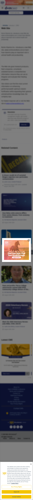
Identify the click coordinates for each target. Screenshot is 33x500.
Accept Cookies (16, 497)
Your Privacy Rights (16, 487)
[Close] (31, 464)
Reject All (16, 492)
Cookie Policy (14, 483)
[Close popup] (29, 240)
